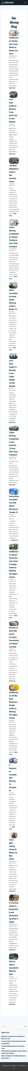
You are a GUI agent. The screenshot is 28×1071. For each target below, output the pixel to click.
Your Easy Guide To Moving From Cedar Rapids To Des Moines (13, 373)
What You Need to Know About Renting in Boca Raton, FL (13, 299)
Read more (12, 88)
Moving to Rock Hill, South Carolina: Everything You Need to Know (14, 637)
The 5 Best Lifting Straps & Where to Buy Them (13, 849)
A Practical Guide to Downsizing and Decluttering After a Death (13, 912)
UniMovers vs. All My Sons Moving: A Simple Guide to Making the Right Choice (13, 705)
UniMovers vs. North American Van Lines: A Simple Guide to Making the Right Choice (13, 564)
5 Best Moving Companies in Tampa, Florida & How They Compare (14, 237)
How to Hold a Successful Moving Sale (13, 967)
